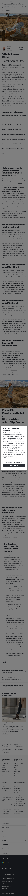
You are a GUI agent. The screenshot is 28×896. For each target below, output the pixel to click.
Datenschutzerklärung (14, 458)
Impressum (22, 458)
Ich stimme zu (14, 465)
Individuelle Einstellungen (14, 462)
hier (21, 454)
